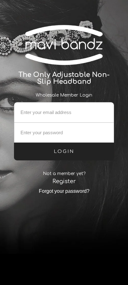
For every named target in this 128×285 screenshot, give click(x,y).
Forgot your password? (64, 191)
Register (64, 181)
